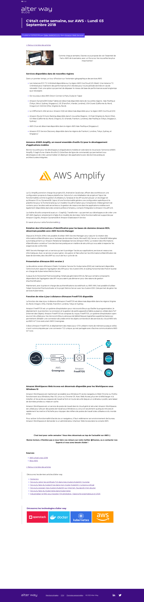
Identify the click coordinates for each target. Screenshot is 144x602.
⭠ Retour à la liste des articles (38, 45)
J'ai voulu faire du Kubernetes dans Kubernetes (50, 491)
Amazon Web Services (74, 35)
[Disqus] (72, 561)
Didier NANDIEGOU (52, 35)
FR (22, 1)
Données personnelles (75, 595)
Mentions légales (52, 595)
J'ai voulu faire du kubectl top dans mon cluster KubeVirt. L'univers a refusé (62, 485)
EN (25, 1)
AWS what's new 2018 (39, 458)
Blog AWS (34, 461)
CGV (62, 595)
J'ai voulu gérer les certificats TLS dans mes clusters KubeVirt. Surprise (59, 482)
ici (59, 222)
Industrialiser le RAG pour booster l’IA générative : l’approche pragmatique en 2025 (65, 494)
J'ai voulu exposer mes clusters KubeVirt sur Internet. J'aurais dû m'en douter (63, 488)
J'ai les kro (34, 479)
